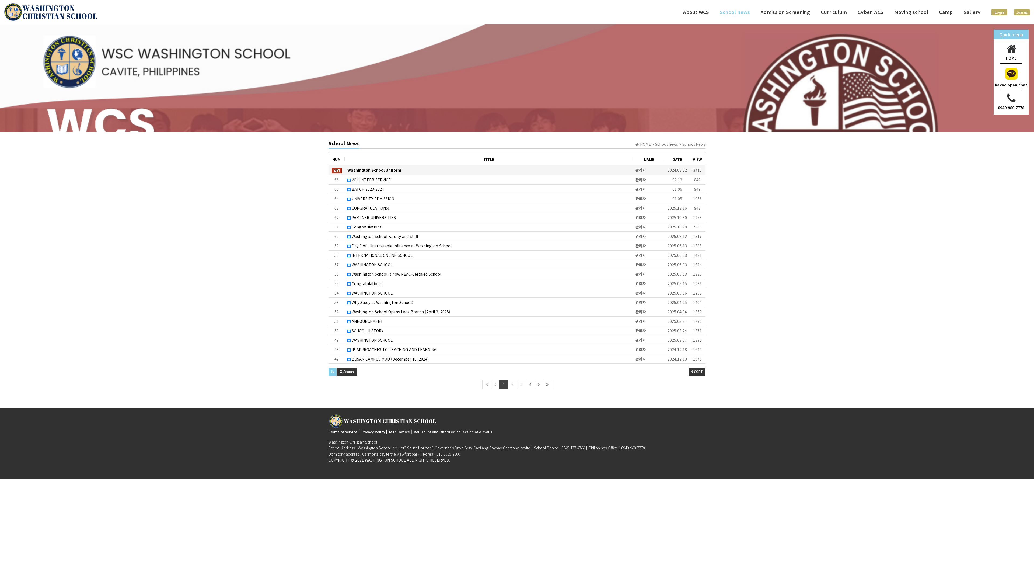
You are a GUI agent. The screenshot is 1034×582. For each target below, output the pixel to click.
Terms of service (343, 431)
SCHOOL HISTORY (367, 330)
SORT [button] (698, 372)
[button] (333, 372)
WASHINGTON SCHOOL (372, 264)
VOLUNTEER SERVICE (371, 179)
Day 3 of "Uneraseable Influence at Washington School (401, 245)
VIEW (697, 159)
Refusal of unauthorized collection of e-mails (453, 431)
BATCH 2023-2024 (367, 189)
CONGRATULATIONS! (370, 208)
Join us (1022, 12)
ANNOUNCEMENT (367, 321)
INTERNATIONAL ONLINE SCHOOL (382, 255)
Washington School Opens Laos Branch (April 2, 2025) (400, 311)
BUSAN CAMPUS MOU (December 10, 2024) (390, 359)
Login (999, 12)
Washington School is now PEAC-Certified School (396, 274)
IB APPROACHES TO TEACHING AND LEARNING (394, 349)
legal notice (399, 431)
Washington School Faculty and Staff (384, 236)
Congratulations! (367, 227)
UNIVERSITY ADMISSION (372, 198)
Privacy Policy (373, 431)
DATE (677, 159)
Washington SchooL (385, 460)
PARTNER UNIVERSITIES (373, 217)
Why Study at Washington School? (382, 302)
